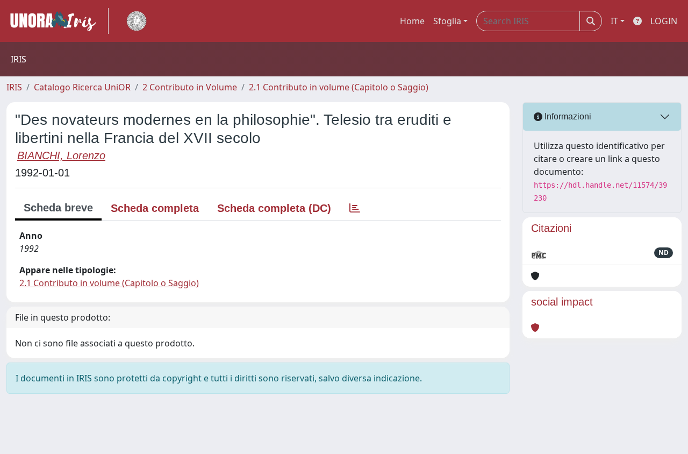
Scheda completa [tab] (155, 208)
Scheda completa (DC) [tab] (274, 208)
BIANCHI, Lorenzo (61, 155)
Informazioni (566, 116)
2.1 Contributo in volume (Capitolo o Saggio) (338, 87)
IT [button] (614, 21)
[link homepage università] (136, 21)
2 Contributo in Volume (189, 87)
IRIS (14, 87)
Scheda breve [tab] (58, 208)
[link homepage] (57, 21)
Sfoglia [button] (447, 21)
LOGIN (663, 21)
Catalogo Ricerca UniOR (82, 87)
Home (412, 21)
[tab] (354, 208)
